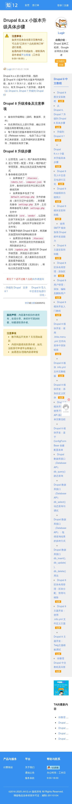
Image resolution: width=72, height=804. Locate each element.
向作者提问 (38, 279)
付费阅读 (8, 767)
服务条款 (29, 778)
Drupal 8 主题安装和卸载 (60, 250)
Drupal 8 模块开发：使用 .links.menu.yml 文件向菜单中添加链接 (60, 336)
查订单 (35, 5)
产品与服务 (10, 759)
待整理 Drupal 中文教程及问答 (60, 663)
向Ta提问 (60, 61)
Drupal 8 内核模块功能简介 (60, 193)
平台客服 (26, 54)
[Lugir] (4, 68)
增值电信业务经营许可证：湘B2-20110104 (36, 795)
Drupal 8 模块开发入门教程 (60, 306)
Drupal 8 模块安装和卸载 (60, 210)
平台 (27, 759)
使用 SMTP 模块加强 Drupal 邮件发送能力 (60, 232)
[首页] (11, 5)
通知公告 (29, 772)
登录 (59, 5)
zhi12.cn (26, 791)
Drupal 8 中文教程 (61, 81)
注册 (66, 5)
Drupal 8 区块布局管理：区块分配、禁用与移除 (60, 588)
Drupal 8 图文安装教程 (60, 97)
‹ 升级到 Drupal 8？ (13, 289)
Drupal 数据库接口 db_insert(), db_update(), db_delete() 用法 (60, 562)
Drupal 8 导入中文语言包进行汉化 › (37, 291)
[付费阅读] (61, 687)
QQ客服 (65, 408)
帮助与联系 (53, 759)
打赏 (61, 64)
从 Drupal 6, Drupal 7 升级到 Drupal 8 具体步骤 (60, 114)
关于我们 (29, 767)
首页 (27, 5)
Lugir (9, 69)
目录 (25, 287)
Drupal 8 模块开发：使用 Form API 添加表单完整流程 (60, 410)
